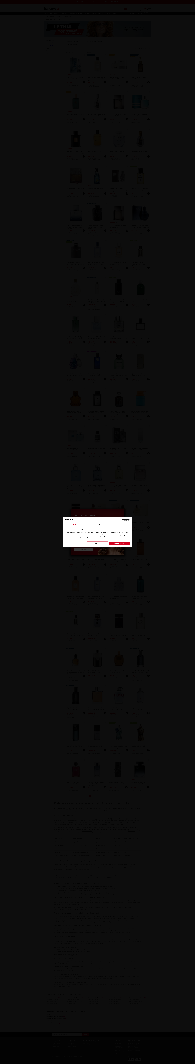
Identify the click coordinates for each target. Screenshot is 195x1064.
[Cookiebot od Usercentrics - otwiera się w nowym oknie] (123, 520)
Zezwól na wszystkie (119, 543)
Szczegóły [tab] (97, 524)
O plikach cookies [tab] (120, 524)
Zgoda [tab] (74, 524)
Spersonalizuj (96, 543)
